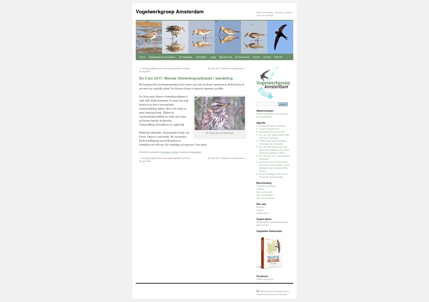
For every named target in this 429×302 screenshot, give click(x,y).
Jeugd (213, 56)
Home (142, 56)
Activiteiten (201, 56)
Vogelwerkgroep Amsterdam (170, 11)
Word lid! (265, 225)
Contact (267, 56)
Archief (256, 56)
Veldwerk (260, 189)
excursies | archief (170, 152)
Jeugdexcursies (262, 213)
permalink (196, 152)
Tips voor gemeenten (264, 195)
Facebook (269, 279)
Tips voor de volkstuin (265, 198)
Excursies (260, 207)
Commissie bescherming (266, 186)
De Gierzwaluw (242, 56)
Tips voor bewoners (264, 192)
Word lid (278, 56)
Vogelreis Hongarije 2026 (269, 128)
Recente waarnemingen (265, 113)
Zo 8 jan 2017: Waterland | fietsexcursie (227, 68)
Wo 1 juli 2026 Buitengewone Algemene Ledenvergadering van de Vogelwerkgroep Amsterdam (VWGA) (274, 149)
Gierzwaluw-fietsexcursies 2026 (272, 131)
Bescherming (225, 56)
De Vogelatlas (185, 56)
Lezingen (260, 210)
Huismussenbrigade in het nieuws (272, 125)
